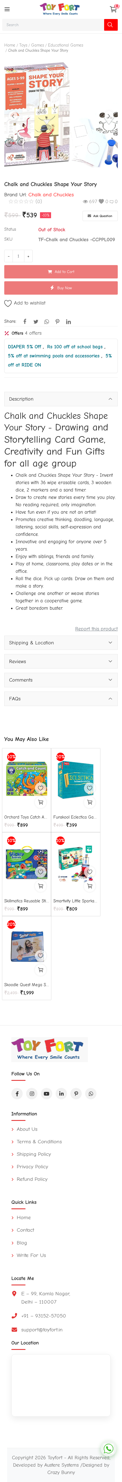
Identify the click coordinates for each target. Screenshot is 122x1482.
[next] (108, 115)
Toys (23, 45)
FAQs (14, 699)
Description (21, 399)
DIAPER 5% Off (25, 346)
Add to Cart (64, 271)
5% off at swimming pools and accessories (54, 356)
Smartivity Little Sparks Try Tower (75, 901)
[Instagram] (31, 1093)
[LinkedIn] (61, 1093)
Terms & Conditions (38, 1141)
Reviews (17, 661)
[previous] (13, 115)
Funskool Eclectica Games (75, 817)
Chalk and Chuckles (51, 195)
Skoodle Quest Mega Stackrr (26, 984)
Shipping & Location (31, 643)
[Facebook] (17, 1093)
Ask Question (102, 216)
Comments (20, 680)
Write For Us (30, 1255)
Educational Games (65, 45)
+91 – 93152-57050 (43, 1316)
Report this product (96, 629)
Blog (21, 1243)
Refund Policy (31, 1179)
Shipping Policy (33, 1154)
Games (37, 45)
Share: (10, 321)
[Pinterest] (76, 1093)
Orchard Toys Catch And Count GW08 (26, 817)
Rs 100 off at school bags (75, 346)
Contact (24, 1230)
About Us (26, 1129)
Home (9, 45)
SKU (8, 239)
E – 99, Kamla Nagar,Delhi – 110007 (45, 1297)
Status (10, 229)
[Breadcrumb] (7, 9)
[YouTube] (46, 1093)
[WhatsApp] (90, 1093)
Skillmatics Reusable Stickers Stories (26, 901)
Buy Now (64, 288)
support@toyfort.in (42, 1330)
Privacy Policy (31, 1166)
